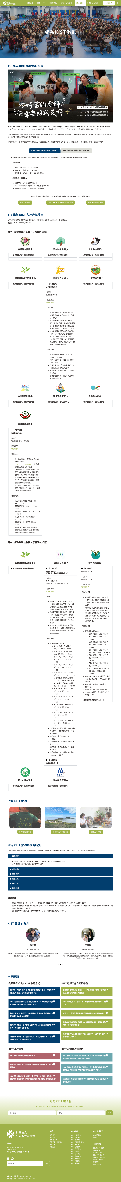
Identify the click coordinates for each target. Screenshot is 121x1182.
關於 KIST (41, 3)
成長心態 (15, 869)
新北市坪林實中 (25, 780)
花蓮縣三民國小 (25, 249)
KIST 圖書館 (97, 1135)
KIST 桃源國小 (76, 1140)
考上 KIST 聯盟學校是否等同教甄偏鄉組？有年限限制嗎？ (83, 1013)
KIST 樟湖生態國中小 (78, 1142)
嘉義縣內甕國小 (95, 396)
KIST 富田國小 (76, 1156)
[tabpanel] (60, 173)
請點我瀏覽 (50, 303)
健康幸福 (15, 888)
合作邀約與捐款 (92, 3)
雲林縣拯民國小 (60, 249)
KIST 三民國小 (76, 1135)
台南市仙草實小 (95, 278)
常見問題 (52, 1144)
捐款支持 (109, 3)
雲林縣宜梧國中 (60, 780)
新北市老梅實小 (60, 396)
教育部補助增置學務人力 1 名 (93, 700)
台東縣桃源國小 (95, 249)
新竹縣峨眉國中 (95, 562)
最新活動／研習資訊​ (56, 1142)
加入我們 (79, 3)
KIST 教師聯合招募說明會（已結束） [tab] (76, 150)
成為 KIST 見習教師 (99, 1155)
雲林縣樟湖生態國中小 (25, 278)
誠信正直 (15, 879)
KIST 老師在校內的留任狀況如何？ (22, 1056)
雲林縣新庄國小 (25, 424)
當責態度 (15, 856)
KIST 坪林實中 (76, 1151)
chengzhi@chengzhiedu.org (16, 1147)
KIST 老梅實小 (76, 1158)
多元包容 (15, 883)
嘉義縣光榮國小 (60, 278)
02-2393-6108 (11, 1149)
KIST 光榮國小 (76, 1149)
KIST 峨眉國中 (76, 1147)
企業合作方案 (97, 1164)
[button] (25, 255)
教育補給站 (53, 3)
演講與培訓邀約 (98, 1160)
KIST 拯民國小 (76, 1137)
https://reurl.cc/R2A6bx (23, 464)
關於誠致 (30, 3)
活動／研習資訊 (66, 3)
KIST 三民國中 (76, 1144)
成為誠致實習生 (98, 1150)
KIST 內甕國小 (76, 1161)
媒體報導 (52, 1147)
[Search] (117, 3)
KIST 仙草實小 (76, 1154)
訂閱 (109, 1113)
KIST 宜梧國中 (76, 1163)
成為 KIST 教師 (97, 1152)
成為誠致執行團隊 (98, 1148)
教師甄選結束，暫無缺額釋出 (23, 255)
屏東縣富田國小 (25, 396)
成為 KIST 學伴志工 (99, 1157)
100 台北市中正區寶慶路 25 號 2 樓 (18, 1152)
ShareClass (96, 1137)
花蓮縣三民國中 (60, 562)
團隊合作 (15, 874)
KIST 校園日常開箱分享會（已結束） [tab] (44, 150)
